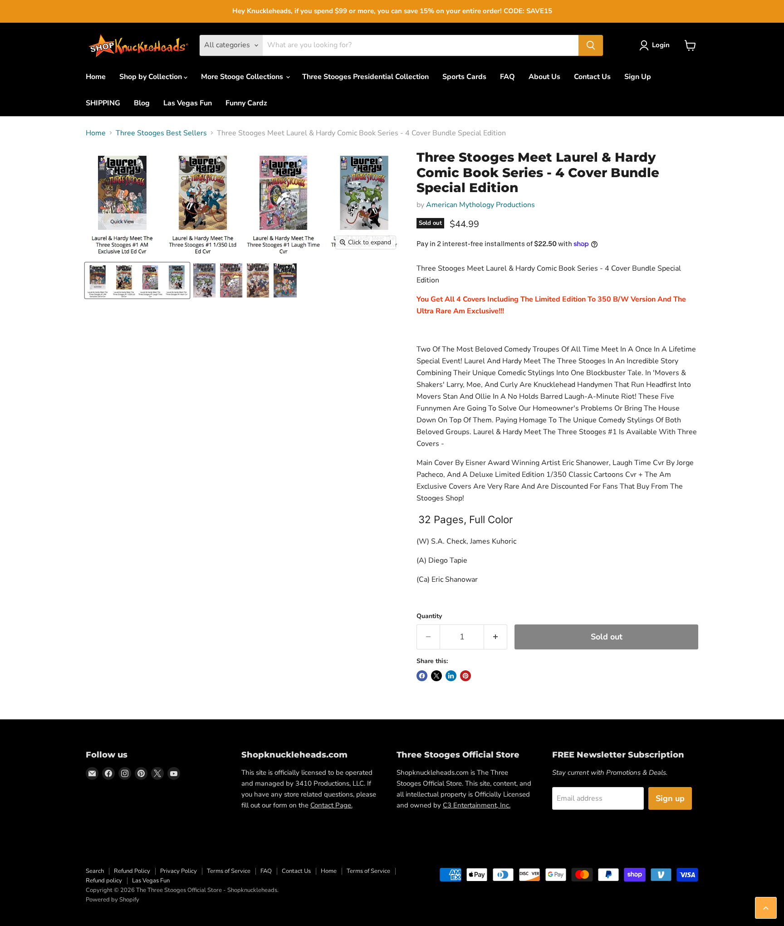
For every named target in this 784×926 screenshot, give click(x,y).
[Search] (590, 45)
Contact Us (592, 77)
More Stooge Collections (243, 77)
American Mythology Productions (480, 205)
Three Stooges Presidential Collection (365, 77)
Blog (142, 103)
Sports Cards (464, 77)
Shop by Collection (151, 77)
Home (96, 77)
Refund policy (104, 880)
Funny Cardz (246, 103)
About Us (544, 77)
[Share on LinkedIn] (451, 675)
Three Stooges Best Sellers (161, 133)
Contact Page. (331, 805)
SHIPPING (103, 103)
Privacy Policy (178, 871)
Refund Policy (132, 871)
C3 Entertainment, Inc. (476, 805)
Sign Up (637, 77)
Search (95, 871)
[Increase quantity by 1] (495, 636)
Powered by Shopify (112, 900)
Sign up (670, 798)
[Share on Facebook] (421, 675)
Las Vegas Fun (187, 103)
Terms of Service (228, 871)
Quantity (429, 616)
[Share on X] (436, 675)
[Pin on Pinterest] (465, 675)
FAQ (507, 77)
